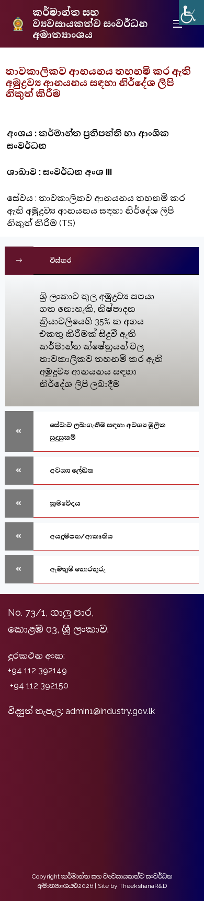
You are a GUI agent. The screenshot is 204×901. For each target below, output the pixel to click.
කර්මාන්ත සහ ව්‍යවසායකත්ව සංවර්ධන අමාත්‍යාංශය (90, 23)
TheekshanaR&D (143, 886)
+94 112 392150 (39, 686)
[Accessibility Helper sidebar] (191, 12)
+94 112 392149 (37, 670)
